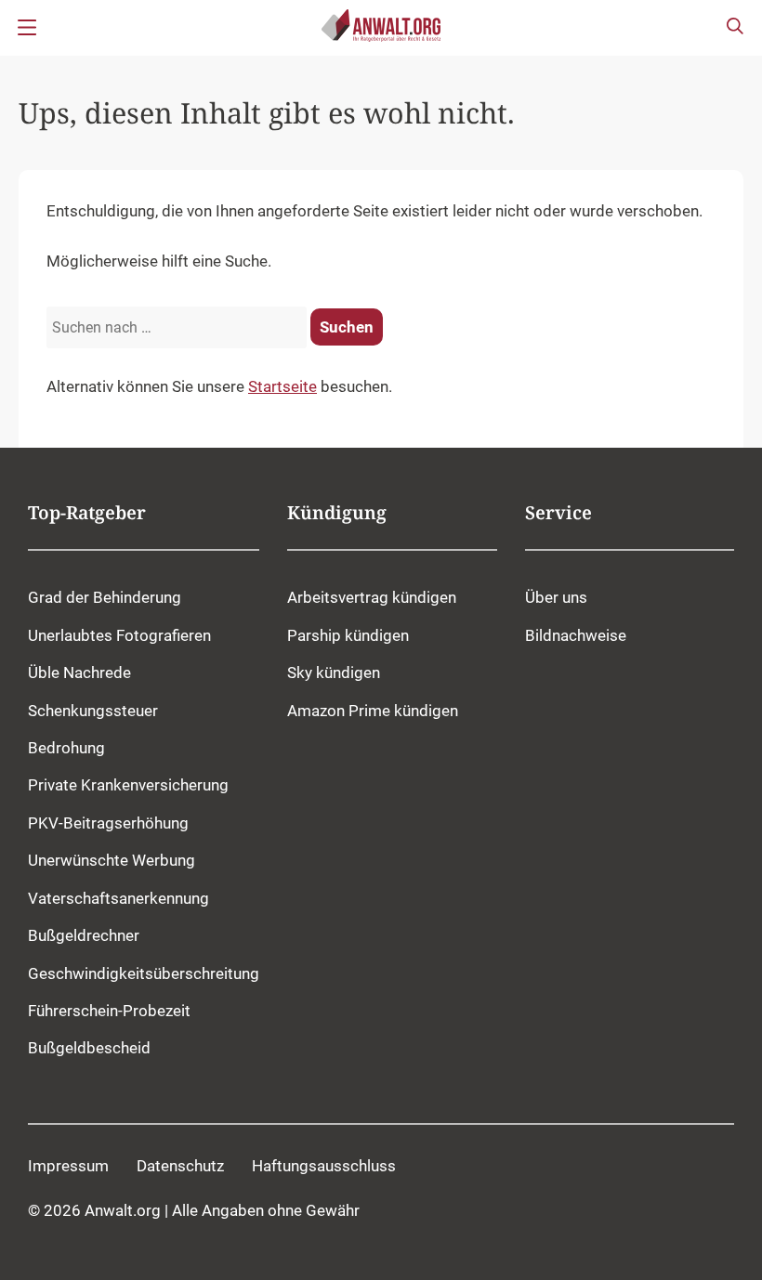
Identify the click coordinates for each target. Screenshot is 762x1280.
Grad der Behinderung (104, 597)
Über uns (556, 597)
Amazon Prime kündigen (372, 710)
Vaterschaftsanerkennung (118, 898)
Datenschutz (180, 1165)
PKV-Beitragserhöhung (108, 823)
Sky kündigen (333, 672)
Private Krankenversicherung (128, 785)
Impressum (68, 1165)
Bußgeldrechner (83, 935)
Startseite (282, 386)
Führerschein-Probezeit (109, 1010)
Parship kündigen (348, 635)
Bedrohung (66, 747)
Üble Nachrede (79, 672)
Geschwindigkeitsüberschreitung (143, 973)
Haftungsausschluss (324, 1165)
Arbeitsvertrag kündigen (371, 597)
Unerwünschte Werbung (111, 860)
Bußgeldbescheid (89, 1047)
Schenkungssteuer (93, 710)
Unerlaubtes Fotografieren (119, 635)
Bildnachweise (575, 635)
